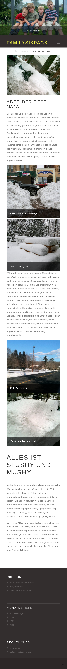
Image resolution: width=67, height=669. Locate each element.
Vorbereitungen (17, 613)
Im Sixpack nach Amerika (22, 582)
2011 (12, 621)
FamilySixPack (27, 42)
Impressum (15, 648)
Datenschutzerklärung (20, 652)
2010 (12, 617)
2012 (12, 625)
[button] (58, 42)
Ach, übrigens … (18, 586)
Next (60, 17)
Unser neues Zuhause (20, 590)
